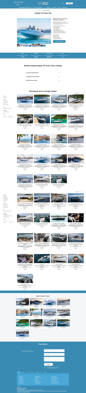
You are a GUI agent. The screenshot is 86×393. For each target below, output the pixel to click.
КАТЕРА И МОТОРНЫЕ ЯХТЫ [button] (25, 7)
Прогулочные (21, 383)
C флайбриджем (38, 381)
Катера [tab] (19, 372)
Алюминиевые (53, 376)
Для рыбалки (37, 376)
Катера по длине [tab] (31, 372)
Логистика (63, 3)
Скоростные (21, 381)
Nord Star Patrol (16, 2)
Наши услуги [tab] (45, 372)
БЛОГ (59, 7)
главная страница (38, 10)
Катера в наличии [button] (37, 7)
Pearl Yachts (21, 2)
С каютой (20, 377)
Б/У (44, 7)
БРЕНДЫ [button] (48, 7)
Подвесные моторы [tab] (38, 372)
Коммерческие (53, 380)
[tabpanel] (43, 379)
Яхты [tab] (26, 372)
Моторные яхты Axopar (46, 10)
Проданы (54, 7)
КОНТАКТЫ (64, 7)
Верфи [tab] (23, 372)
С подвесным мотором (55, 383)
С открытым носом (38, 377)
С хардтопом (21, 380)
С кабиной (20, 376)
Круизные (37, 380)
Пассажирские (37, 383)
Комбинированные (54, 377)
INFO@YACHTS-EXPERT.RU (27, 351)
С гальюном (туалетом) (55, 381)
